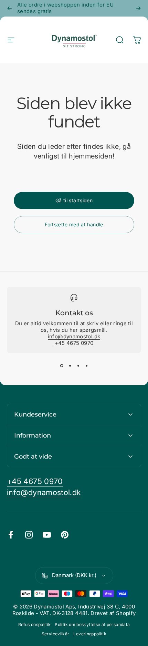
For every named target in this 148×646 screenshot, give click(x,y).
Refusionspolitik (34, 624)
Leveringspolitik (89, 633)
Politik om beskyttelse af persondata (92, 624)
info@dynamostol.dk (74, 336)
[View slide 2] (70, 365)
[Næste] (138, 8)
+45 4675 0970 (74, 343)
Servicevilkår (56, 633)
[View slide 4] (86, 365)
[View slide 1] (61, 365)
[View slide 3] (78, 365)
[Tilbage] (9, 8)
